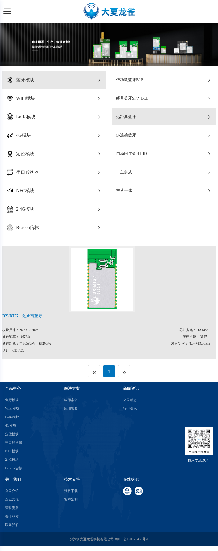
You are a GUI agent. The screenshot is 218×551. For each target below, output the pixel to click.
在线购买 (131, 479)
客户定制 (71, 499)
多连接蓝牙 (126, 135)
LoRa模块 (12, 417)
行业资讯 (130, 409)
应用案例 (71, 400)
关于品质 (12, 516)
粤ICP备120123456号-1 (131, 539)
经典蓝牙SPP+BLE (132, 98)
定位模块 (12, 434)
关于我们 (13, 479)
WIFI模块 (12, 409)
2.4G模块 (12, 460)
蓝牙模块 (12, 400)
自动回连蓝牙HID (131, 154)
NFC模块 (12, 451)
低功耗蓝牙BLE (130, 80)
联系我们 (12, 525)
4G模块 (10, 426)
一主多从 (124, 172)
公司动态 (130, 400)
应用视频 (71, 409)
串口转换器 (13, 443)
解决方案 (72, 388)
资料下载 (71, 491)
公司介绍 (12, 491)
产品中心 (13, 388)
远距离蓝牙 (126, 117)
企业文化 (12, 499)
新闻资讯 (131, 388)
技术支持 (72, 479)
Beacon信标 (13, 468)
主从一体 (124, 190)
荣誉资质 (12, 508)
